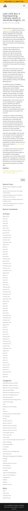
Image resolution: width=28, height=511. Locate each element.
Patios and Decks (7, 453)
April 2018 (5, 376)
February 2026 (6, 230)
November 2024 (7, 266)
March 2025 (6, 256)
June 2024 (5, 277)
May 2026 (5, 223)
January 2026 (6, 232)
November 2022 (7, 317)
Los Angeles (6, 446)
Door (4, 409)
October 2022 (6, 320)
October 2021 (6, 346)
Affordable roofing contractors (10, 385)
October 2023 (6, 296)
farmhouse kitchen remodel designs (11, 413)
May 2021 (5, 357)
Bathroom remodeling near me (10, 395)
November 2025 (7, 237)
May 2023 (5, 308)
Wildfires (5, 479)
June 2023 (5, 306)
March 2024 (6, 284)
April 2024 (5, 282)
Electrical (5, 411)
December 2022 (7, 315)
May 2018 (5, 374)
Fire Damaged (6, 416)
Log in (4, 490)
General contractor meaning (10, 425)
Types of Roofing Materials (9, 472)
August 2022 (6, 324)
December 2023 (7, 291)
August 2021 (6, 350)
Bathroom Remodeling (8, 390)
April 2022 (5, 332)
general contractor (7, 423)
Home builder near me (8, 432)
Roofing (5, 461)
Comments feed (7, 495)
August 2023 (6, 301)
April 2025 (5, 254)
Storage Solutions (7, 468)
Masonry (5, 449)
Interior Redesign (7, 442)
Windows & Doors (7, 484)
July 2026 (5, 218)
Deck (4, 404)
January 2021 (6, 367)
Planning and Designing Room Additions (12, 456)
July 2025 (5, 247)
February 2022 (6, 336)
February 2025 (6, 258)
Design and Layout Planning (9, 406)
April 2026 (5, 225)
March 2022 (6, 334)
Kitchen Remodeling (8, 444)
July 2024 (5, 275)
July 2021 (5, 353)
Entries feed (6, 493)
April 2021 (5, 360)
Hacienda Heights (7, 30)
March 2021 (6, 362)
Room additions (7, 465)
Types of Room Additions (9, 475)
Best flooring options (8, 397)
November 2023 (7, 294)
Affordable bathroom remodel (10, 383)
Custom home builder (8, 402)
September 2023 (7, 299)
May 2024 (5, 280)
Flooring (5, 418)
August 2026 (6, 216)
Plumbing (5, 458)
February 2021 (6, 365)
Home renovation (7, 435)
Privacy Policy (13, 507)
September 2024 (7, 270)
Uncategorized (6, 477)
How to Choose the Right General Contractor (14, 439)
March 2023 (6, 313)
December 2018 (7, 372)
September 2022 (7, 322)
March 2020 (6, 369)
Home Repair (6, 437)
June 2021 (5, 355)
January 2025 (6, 261)
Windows (5, 482)
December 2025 (7, 235)
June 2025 (5, 249)
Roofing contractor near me (10, 463)
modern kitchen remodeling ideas (11, 451)
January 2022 (6, 339)
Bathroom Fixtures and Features (11, 387)
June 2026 (5, 221)
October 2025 (6, 240)
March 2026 (6, 228)
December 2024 (7, 263)
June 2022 (5, 329)
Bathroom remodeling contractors (11, 392)
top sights (17, 23)
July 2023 (5, 303)
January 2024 (6, 289)
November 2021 (7, 343)
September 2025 (7, 242)
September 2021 (7, 348)
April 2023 (5, 310)
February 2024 (6, 287)
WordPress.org (6, 498)
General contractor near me (10, 428)
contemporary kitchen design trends (12, 399)
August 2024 (6, 273)
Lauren (5, 23)
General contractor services (10, 430)
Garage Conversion (7, 420)
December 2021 (7, 341)
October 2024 (6, 268)
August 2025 (6, 244)
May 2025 (5, 251)
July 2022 (5, 327)
